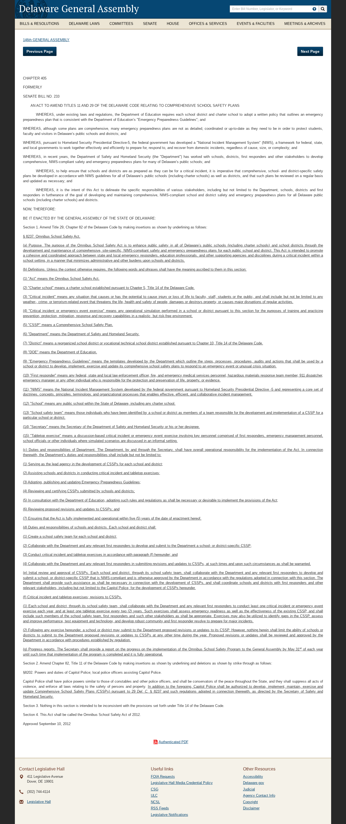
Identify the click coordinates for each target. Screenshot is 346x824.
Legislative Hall (39, 802)
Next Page (310, 51)
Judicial (249, 789)
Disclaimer (251, 808)
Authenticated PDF (173, 742)
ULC (154, 795)
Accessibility (253, 777)
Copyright (250, 802)
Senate (150, 24)
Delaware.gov (253, 783)
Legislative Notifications (169, 815)
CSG (154, 789)
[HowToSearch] (314, 8)
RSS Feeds (160, 808)
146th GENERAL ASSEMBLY (46, 40)
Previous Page (39, 51)
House (173, 24)
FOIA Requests (163, 777)
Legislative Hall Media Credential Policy (182, 783)
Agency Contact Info (259, 795)
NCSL (155, 802)
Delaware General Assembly (79, 8)
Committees (121, 24)
